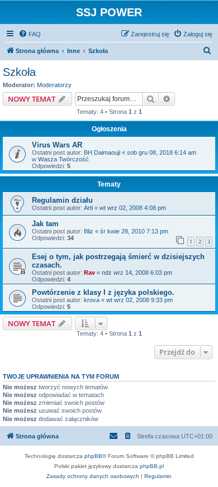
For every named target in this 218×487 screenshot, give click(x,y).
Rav (89, 272)
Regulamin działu (62, 200)
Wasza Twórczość (63, 159)
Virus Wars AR (57, 145)
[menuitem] (29, 34)
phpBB (93, 456)
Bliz (88, 231)
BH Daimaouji (102, 152)
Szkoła (19, 72)
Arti (88, 207)
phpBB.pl (152, 466)
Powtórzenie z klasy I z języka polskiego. (103, 292)
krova (91, 300)
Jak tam (45, 223)
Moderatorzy (54, 85)
